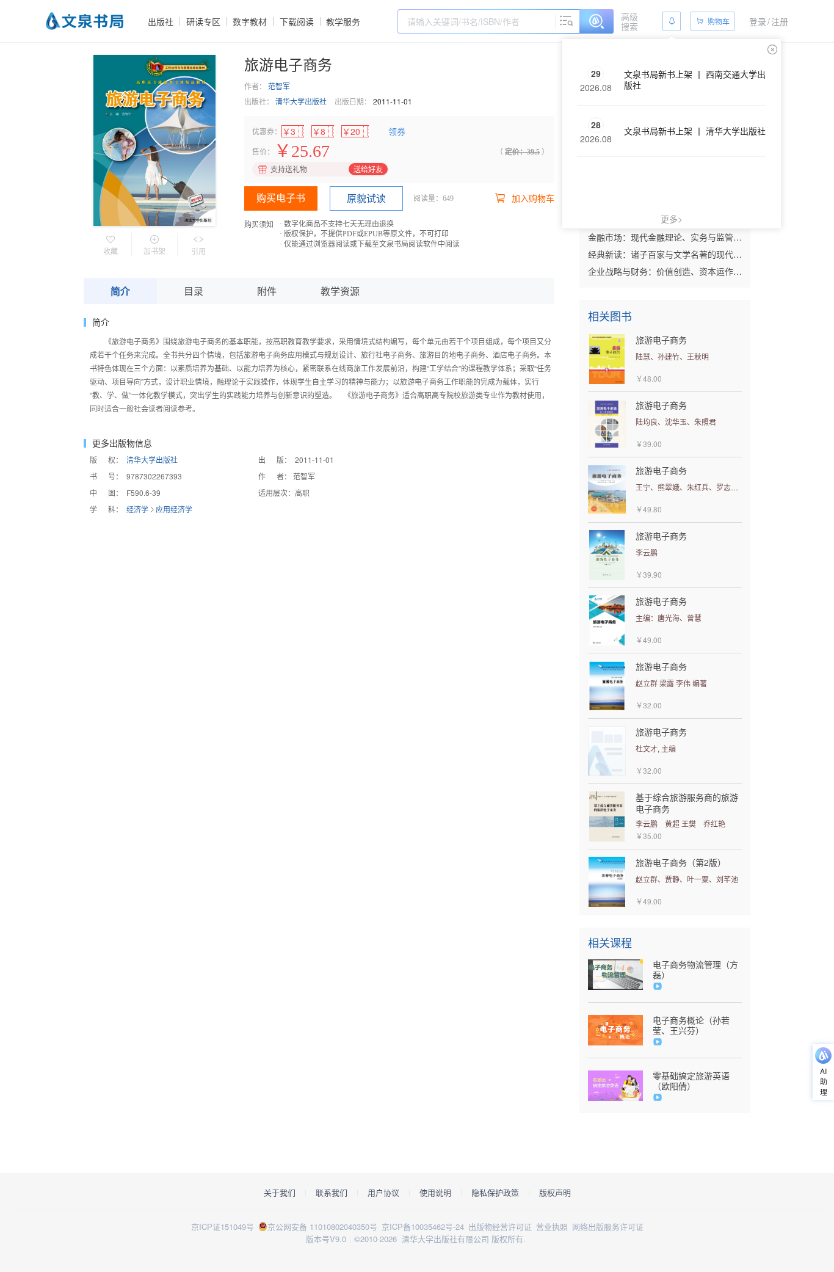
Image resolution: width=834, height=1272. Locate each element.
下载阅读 (297, 21)
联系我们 (331, 1192)
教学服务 (343, 21)
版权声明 (555, 1192)
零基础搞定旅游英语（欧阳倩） (691, 1080)
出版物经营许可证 (500, 1226)
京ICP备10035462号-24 (423, 1226)
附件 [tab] (267, 291)
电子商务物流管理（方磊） (695, 969)
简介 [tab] (120, 291)
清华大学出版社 (301, 101)
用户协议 (383, 1192)
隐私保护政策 (495, 1192)
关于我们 (280, 1192)
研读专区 (203, 21)
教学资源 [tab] (340, 291)
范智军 (279, 86)
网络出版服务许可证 (608, 1226)
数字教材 (250, 21)
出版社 (160, 21)
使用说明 (435, 1192)
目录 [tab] (193, 291)
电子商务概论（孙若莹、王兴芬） (691, 1025)
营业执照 (552, 1226)
